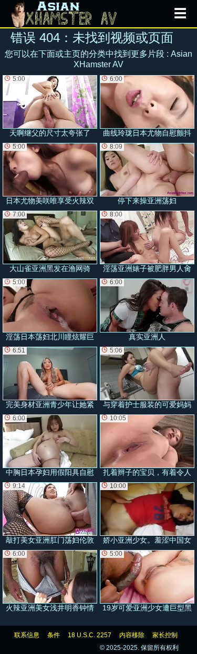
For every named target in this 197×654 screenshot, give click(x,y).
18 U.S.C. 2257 (89, 635)
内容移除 (131, 635)
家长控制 (165, 635)
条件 (53, 635)
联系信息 (26, 635)
